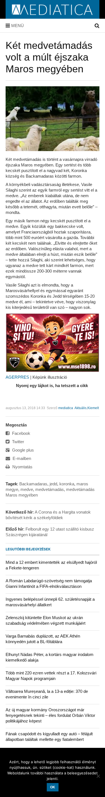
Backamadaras (33, 483)
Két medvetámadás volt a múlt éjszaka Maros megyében (49, 57)
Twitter (17, 441)
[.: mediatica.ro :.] (52, 17)
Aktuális (80, 408)
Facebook (20, 433)
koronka (66, 483)
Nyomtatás (21, 466)
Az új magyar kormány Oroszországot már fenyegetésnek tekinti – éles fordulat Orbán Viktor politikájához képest (50, 715)
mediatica (65, 408)
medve (26, 489)
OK (52, 787)
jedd (53, 483)
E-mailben (21, 458)
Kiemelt (93, 408)
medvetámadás (49, 489)
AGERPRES (17, 377)
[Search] (97, 26)
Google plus (22, 450)
